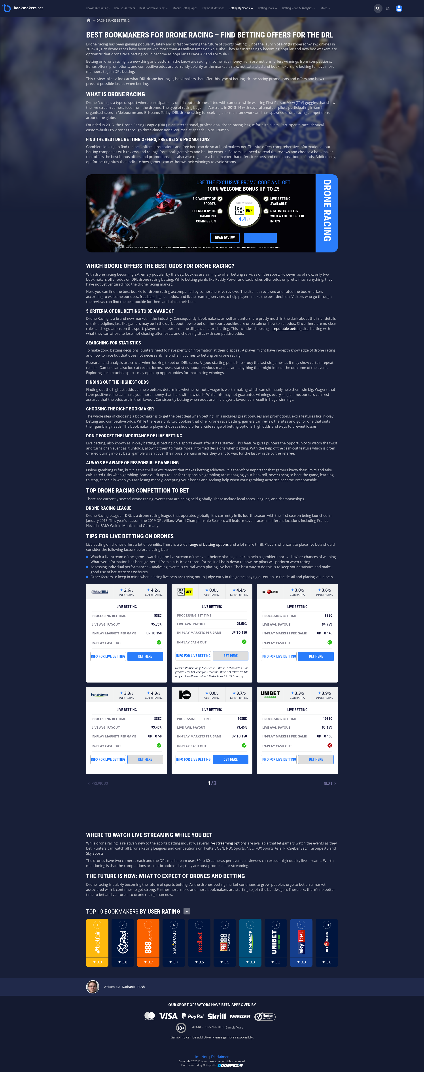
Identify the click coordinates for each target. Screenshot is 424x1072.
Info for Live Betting (108, 656)
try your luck (260, 238)
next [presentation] (331, 783)
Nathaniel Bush (133, 987)
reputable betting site (291, 328)
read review (225, 238)
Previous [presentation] (97, 783)
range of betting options (208, 544)
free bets (147, 296)
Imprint (201, 1056)
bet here (145, 656)
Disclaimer (220, 1056)
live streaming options (228, 843)
